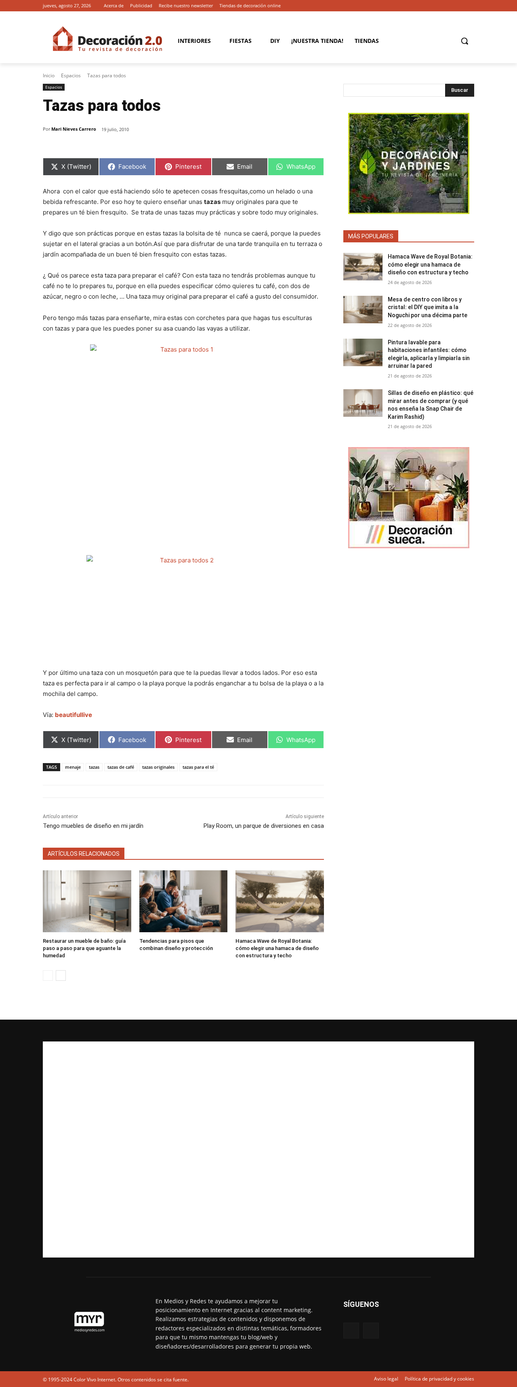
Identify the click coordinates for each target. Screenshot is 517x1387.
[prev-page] (48, 975)
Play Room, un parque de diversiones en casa (264, 825)
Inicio (49, 75)
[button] (464, 41)
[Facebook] (458, 6)
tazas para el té (198, 767)
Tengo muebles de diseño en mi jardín (93, 825)
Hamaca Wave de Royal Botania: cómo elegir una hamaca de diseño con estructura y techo (277, 948)
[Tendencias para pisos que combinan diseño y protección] (183, 901)
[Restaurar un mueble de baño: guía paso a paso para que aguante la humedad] (87, 901)
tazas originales (158, 767)
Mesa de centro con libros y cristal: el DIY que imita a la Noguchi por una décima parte (427, 307)
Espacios (71, 75)
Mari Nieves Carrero (73, 129)
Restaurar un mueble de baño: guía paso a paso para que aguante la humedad (84, 948)
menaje (73, 767)
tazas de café (120, 767)
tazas (94, 767)
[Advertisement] (258, 1149)
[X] (469, 6)
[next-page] (61, 975)
